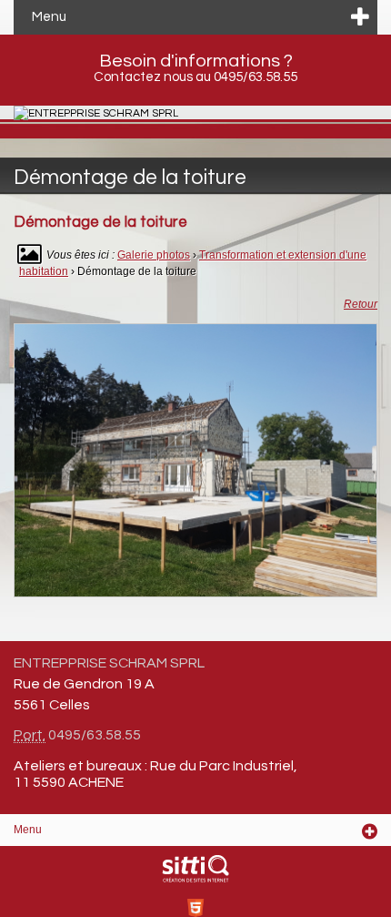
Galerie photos (153, 255)
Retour (360, 304)
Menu (49, 17)
